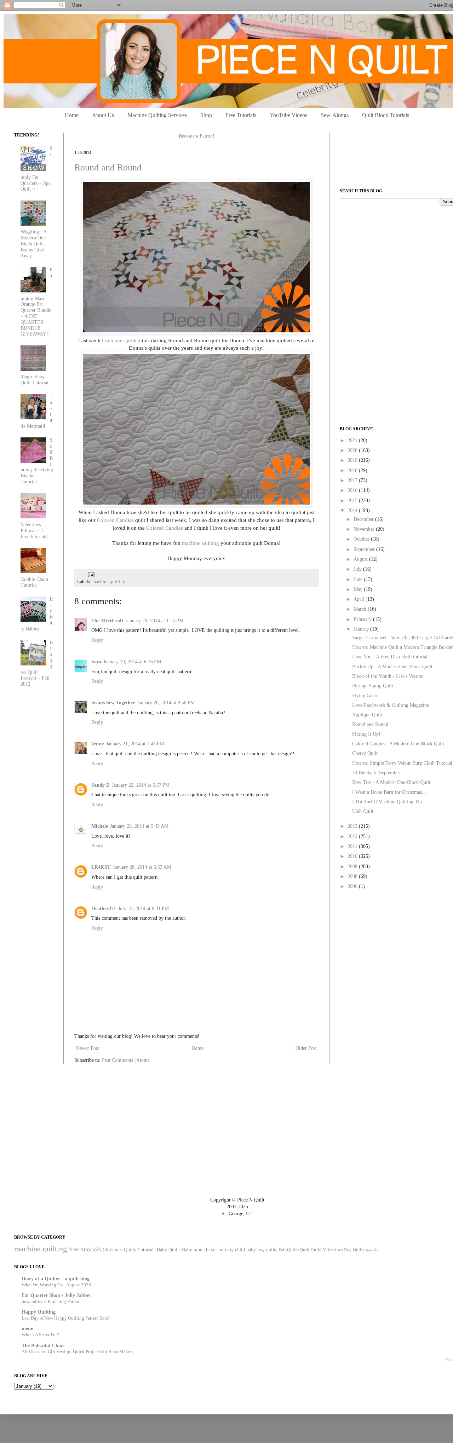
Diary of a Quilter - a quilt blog (56, 1278)
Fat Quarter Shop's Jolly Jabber (56, 1295)
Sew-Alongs (335, 115)
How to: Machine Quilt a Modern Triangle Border (402, 647)
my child (236, 1249)
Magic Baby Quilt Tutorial (34, 379)
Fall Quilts (289, 1249)
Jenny (97, 743)
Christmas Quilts (119, 1249)
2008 (353, 876)
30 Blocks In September (376, 772)
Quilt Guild (311, 1249)
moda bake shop (210, 1249)
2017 (353, 480)
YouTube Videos (288, 115)
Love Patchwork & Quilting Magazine (390, 705)
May (359, 589)
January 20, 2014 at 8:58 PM (166, 702)
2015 (353, 500)
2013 (353, 826)
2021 (353, 440)
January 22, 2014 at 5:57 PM (141, 785)
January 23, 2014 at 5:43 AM (139, 826)
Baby (187, 1249)
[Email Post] (90, 574)
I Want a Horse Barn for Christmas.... (390, 792)
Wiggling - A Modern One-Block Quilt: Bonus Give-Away (34, 243)
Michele (99, 826)
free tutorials (85, 1249)
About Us (103, 115)
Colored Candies (115, 520)
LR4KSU (101, 867)
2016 (353, 490)
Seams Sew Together (113, 702)
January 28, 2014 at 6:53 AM (142, 867)
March (361, 609)
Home (72, 115)
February (363, 619)
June (359, 579)
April (360, 599)
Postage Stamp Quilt (372, 685)
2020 (353, 450)
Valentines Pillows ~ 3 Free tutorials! (35, 530)
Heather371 (103, 908)
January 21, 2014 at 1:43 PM (135, 743)
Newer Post (87, 1048)
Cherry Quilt (365, 753)
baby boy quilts (261, 1249)
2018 (353, 470)
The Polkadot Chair (43, 1345)
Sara (96, 661)
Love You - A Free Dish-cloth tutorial (390, 656)
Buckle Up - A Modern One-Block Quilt (392, 666)
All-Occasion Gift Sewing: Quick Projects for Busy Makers (77, 1351)
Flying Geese (365, 695)
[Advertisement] (393, 260)
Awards (372, 1250)
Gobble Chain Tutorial (34, 582)
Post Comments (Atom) (125, 1060)
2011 (353, 846)
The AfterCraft (107, 620)
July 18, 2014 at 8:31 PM (143, 908)
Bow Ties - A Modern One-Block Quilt (391, 782)
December (364, 519)
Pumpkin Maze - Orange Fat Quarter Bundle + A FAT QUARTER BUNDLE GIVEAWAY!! (37, 302)
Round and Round (108, 167)
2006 (353, 886)
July (358, 569)
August (361, 559)
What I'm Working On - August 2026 (56, 1284)
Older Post (306, 1048)
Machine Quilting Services (157, 115)
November (365, 529)
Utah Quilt (362, 811)
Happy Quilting (39, 1312)
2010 (353, 856)
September (365, 549)
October (362, 539)
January (362, 629)
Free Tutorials (240, 115)
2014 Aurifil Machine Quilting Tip (387, 801)
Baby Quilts (168, 1249)
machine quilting (200, 543)
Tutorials (146, 1249)
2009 (353, 866)
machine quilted (123, 340)
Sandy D (100, 785)
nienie (28, 1328)
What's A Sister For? (40, 1334)
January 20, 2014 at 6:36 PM (132, 661)
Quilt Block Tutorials (385, 115)
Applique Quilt (367, 714)
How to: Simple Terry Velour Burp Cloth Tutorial (402, 763)
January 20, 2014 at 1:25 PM (154, 620)
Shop (206, 115)
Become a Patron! (196, 136)
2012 (353, 836)
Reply (97, 640)
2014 (353, 510)
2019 (353, 460)
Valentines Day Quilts (344, 1249)
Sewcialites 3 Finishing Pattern (51, 1301)
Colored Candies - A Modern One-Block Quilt (398, 743)
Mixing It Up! (366, 734)
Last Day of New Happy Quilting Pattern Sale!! (66, 1318)
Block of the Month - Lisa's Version (388, 676)
